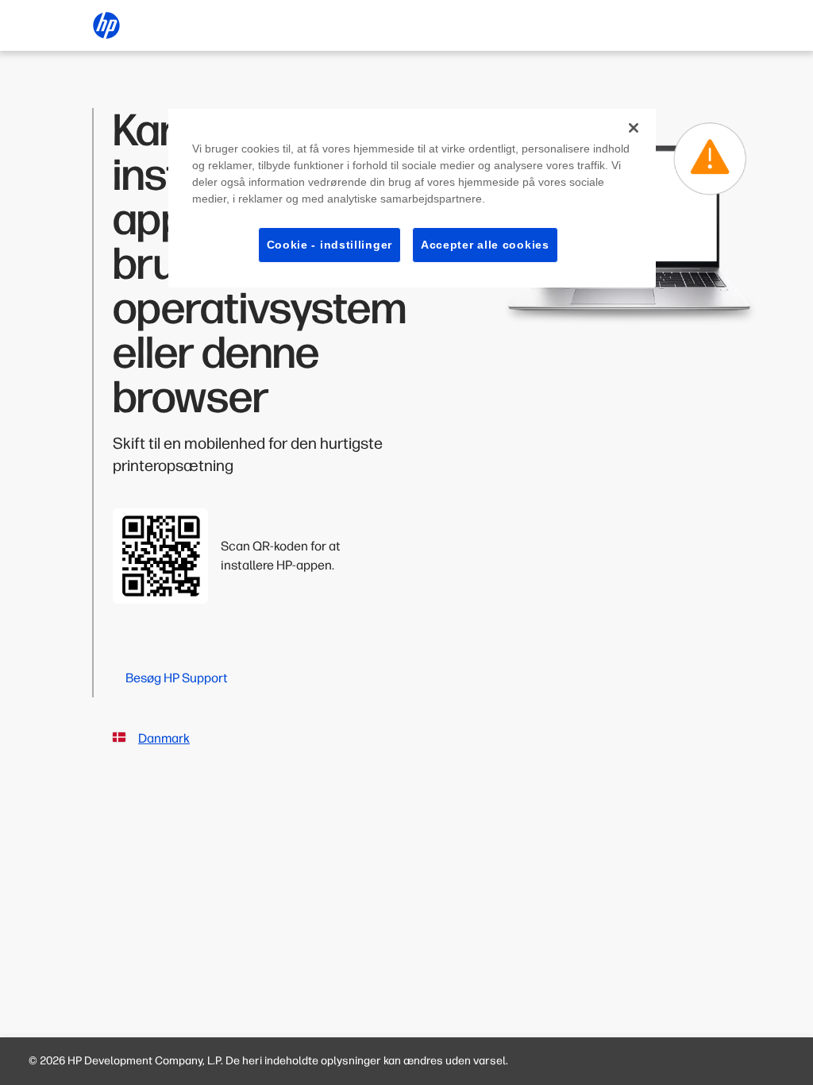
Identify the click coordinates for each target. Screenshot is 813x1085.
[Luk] (633, 127)
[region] (412, 198)
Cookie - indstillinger (329, 244)
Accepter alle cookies (485, 244)
